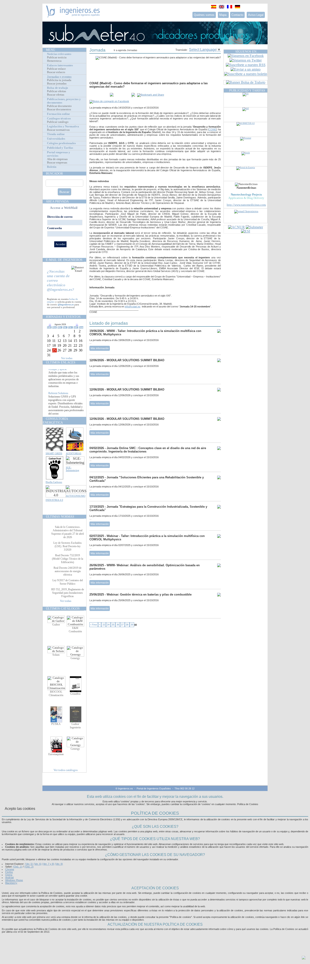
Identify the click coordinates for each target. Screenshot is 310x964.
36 (117, 624)
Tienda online (56, 134)
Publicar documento (59, 106)
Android (9, 877)
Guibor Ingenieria (75, 725)
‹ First (93, 624)
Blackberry (11, 883)
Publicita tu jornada (59, 80)
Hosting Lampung (148, 937)
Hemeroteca (54, 60)
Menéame (98, 95)
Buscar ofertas (55, 94)
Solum (55, 654)
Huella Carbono (54, 482)
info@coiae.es (132, 306)
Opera (8, 874)
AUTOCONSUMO (75, 495)
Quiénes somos (204, 15)
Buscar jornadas (56, 83)
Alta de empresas (57, 159)
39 (131, 624)
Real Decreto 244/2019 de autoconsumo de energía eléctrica (67, 571)
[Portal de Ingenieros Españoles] (73, 16)
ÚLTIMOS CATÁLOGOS (63, 608)
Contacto (237, 15)
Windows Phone (14, 880)
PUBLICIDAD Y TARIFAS (247, 90)
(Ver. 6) (38, 864)
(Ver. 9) (59, 864)
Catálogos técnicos (59, 118)
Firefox (9, 872)
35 (113, 624)
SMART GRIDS (54, 453)
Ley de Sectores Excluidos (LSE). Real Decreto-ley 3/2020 (67, 546)
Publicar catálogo (58, 122)
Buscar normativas (58, 129)
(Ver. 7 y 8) (48, 864)
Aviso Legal (255, 15)
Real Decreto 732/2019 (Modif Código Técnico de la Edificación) (67, 559)
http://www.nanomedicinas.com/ (246, 204)
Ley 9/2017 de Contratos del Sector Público (67, 582)
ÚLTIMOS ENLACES (60, 362)
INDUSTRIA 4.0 (54, 500)
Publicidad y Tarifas (60, 147)
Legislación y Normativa (63, 126)
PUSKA (56, 724)
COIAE (212, 129)
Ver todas (66, 358)
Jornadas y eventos (59, 76)
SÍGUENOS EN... (247, 51)
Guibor (56, 624)
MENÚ (50, 50)
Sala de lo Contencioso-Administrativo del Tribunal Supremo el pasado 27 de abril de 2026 (67, 532)
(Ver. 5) (29, 864)
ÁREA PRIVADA (57, 201)
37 (122, 624)
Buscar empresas (57, 162)
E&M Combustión (75, 629)
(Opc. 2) (29, 866)
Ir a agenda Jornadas (125, 50)
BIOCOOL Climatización (56, 693)
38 (127, 624)
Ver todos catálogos (66, 770)
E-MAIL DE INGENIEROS (64, 260)
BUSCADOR (54, 173)
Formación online (58, 114)
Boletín (51, 166)
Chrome (9, 869)
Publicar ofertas (56, 91)
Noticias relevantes (59, 54)
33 (103, 624)
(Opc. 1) (17, 866)
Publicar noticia (56, 57)
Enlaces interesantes (60, 65)
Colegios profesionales (61, 143)
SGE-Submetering (72, 469)
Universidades (56, 138)
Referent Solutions (58, 398)
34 (108, 624)
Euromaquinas (56, 754)
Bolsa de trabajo (57, 87)
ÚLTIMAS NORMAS (60, 516)
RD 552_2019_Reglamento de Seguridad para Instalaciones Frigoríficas (67, 593)
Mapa (223, 15)
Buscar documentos (59, 109)
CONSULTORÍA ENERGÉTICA (55, 420)
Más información (100, 348)
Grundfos (75, 693)
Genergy (75, 658)
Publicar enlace (56, 68)
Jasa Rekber (164, 937)
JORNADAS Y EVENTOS (63, 317)
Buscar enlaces (56, 72)
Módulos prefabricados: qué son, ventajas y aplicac (66, 373)
